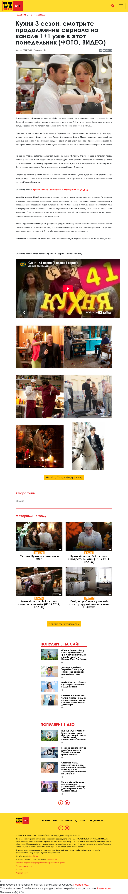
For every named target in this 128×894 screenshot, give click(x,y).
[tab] (60, 803)
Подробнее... (81, 884)
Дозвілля (80, 820)
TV (31, 14)
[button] (113, 6)
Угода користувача (24, 866)
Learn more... (104, 888)
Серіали (41, 14)
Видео (89, 553)
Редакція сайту (22, 873)
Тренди (69, 820)
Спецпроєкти (95, 820)
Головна (21, 14)
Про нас (19, 869)
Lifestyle (89, 598)
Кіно (55, 820)
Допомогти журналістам (64, 624)
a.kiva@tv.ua (52, 859)
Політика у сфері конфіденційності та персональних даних (40, 863)
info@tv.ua (33, 856)
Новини (46, 820)
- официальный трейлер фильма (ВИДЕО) (60, 190)
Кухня (20, 501)
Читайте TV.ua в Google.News (64, 477)
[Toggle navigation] (121, 6)
